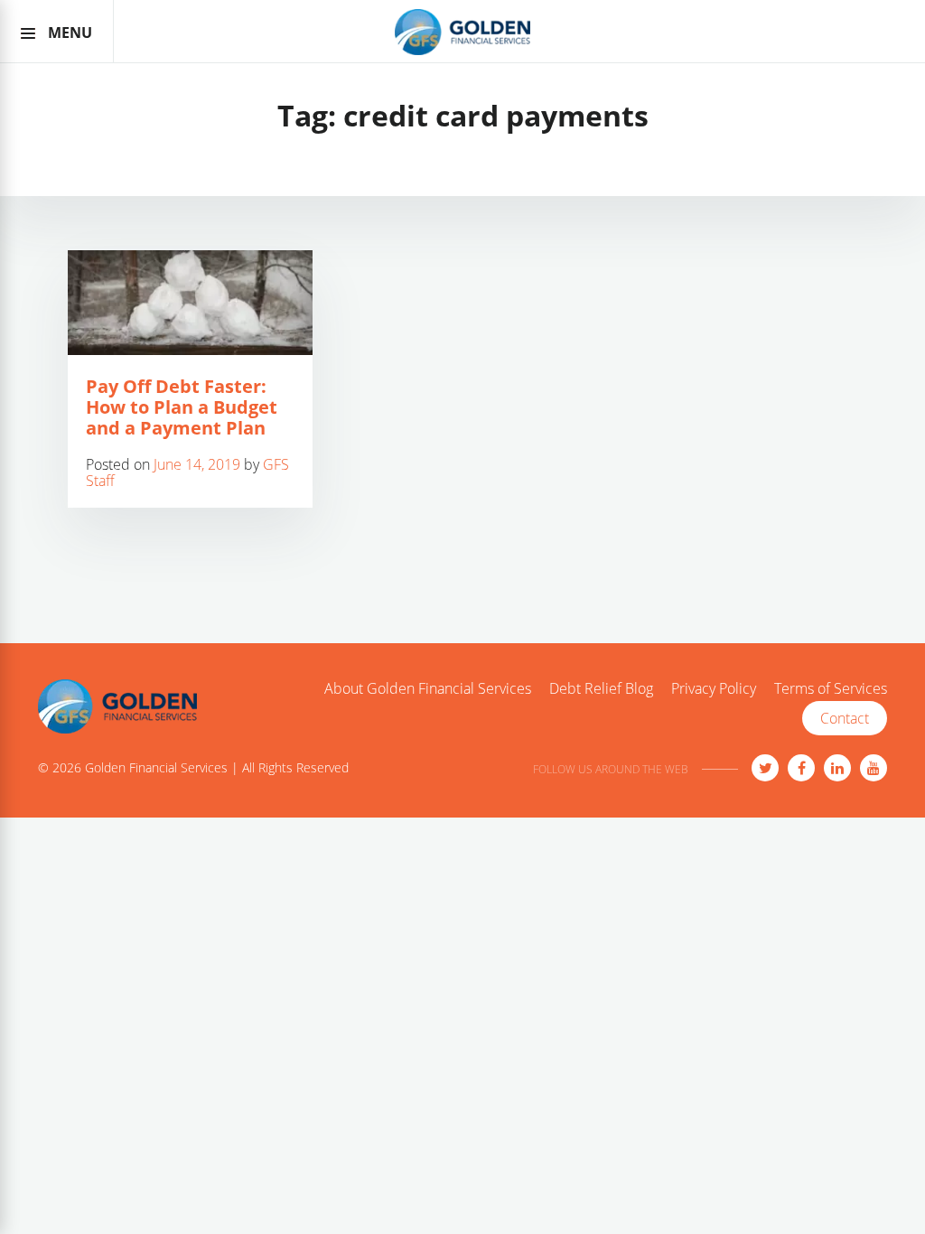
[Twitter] (765, 767)
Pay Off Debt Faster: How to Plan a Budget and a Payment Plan (181, 407)
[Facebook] (801, 767)
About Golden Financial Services (427, 689)
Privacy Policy (713, 689)
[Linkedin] (837, 767)
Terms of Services (830, 689)
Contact (844, 718)
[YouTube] (873, 767)
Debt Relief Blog (601, 689)
